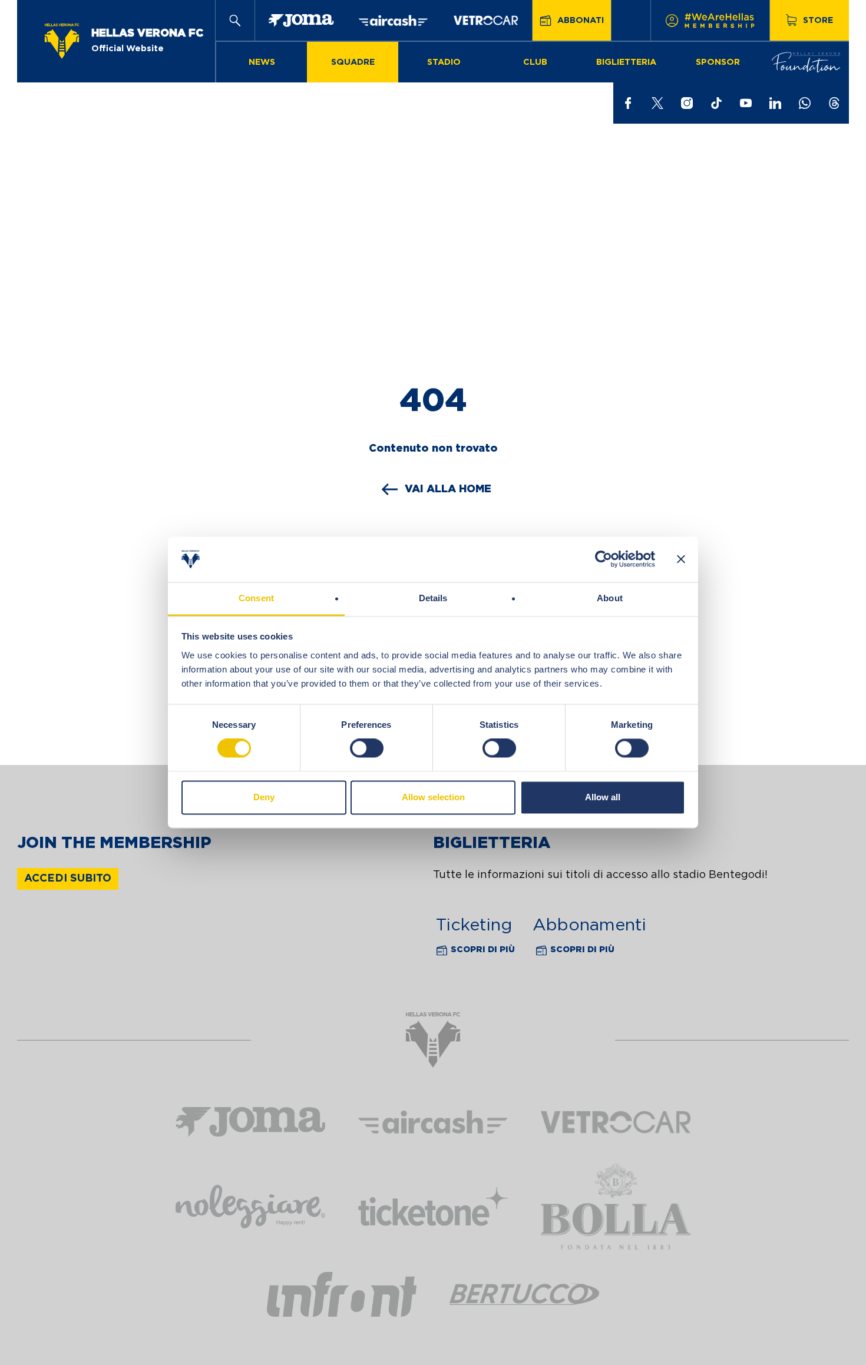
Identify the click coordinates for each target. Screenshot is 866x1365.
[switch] (367, 748)
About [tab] (610, 598)
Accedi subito (67, 878)
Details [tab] (433, 598)
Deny (264, 797)
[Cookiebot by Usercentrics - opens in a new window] (603, 559)
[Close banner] (681, 559)
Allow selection (433, 797)
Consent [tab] (256, 598)
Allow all (602, 797)
